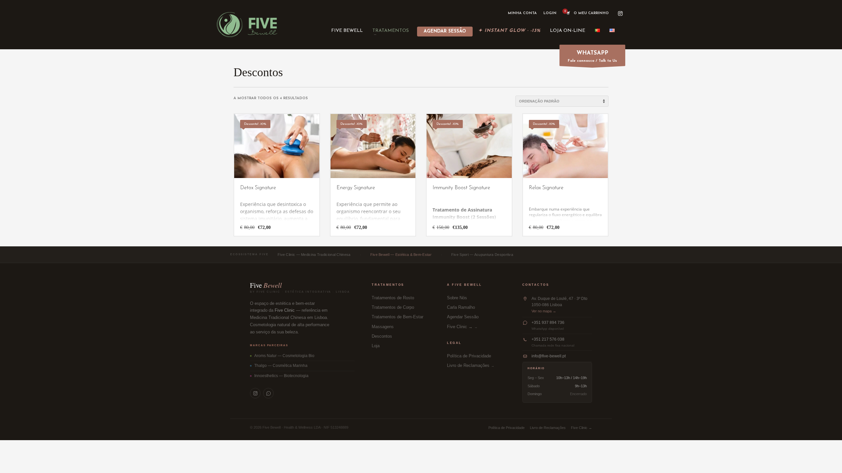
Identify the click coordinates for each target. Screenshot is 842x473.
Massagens (383, 327)
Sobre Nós (457, 298)
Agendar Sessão (463, 317)
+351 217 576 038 (548, 339)
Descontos (382, 336)
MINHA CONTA (522, 13)
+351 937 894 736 (548, 322)
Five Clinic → (460, 327)
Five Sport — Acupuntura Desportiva (482, 255)
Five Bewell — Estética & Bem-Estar (401, 255)
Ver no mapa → (544, 311)
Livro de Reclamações (468, 365)
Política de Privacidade (469, 356)
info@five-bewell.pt (549, 356)
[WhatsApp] (268, 393)
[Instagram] (620, 13)
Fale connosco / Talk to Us (592, 56)
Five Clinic (285, 310)
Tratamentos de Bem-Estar (397, 317)
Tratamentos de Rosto (393, 298)
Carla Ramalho (461, 307)
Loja (376, 346)
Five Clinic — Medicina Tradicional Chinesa (314, 255)
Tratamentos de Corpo (393, 307)
